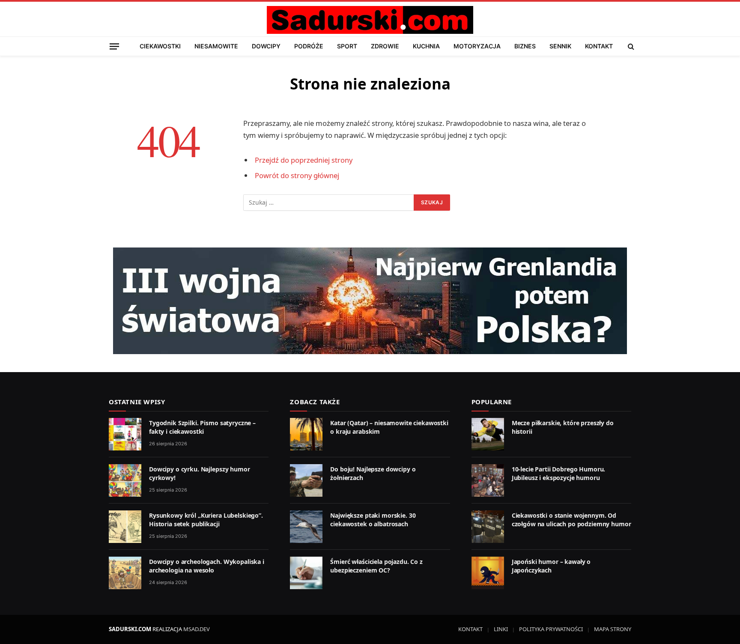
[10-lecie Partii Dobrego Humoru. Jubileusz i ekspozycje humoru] (487, 480)
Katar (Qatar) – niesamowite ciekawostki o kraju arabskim (389, 427)
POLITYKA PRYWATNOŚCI (551, 629)
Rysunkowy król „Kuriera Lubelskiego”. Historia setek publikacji (206, 519)
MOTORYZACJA (477, 46)
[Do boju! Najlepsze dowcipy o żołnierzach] (306, 480)
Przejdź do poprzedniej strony (303, 160)
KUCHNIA (426, 46)
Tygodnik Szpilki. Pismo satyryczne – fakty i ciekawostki (202, 427)
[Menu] (114, 46)
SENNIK (560, 46)
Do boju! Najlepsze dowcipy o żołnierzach (372, 473)
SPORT (347, 46)
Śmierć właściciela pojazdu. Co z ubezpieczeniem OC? (376, 566)
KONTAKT (599, 46)
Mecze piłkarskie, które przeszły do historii (563, 427)
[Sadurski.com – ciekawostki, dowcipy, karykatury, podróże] (370, 20)
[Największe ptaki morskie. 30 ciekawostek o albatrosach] (306, 526)
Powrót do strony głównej (297, 175)
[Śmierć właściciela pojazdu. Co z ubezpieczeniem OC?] (306, 573)
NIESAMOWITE (216, 46)
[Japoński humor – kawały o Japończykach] (487, 573)
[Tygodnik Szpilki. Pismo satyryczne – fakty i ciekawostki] (125, 434)
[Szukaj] (630, 46)
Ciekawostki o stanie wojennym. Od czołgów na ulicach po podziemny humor (571, 519)
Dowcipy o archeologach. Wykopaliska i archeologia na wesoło (206, 566)
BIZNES (525, 46)
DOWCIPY (266, 46)
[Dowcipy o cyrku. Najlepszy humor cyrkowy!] (125, 480)
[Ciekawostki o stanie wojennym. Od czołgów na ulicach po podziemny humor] (487, 526)
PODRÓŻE (308, 46)
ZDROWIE (385, 46)
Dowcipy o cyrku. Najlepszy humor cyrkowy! (199, 473)
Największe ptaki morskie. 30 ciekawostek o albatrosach (372, 519)
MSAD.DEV (196, 629)
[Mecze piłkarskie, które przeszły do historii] (487, 434)
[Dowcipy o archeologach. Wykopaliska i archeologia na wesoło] (125, 573)
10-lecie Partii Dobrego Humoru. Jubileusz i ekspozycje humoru (559, 473)
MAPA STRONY (612, 629)
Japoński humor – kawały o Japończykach (551, 566)
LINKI (501, 629)
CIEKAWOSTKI (160, 46)
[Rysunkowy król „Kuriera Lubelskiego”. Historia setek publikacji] (125, 526)
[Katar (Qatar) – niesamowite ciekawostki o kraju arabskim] (306, 434)
